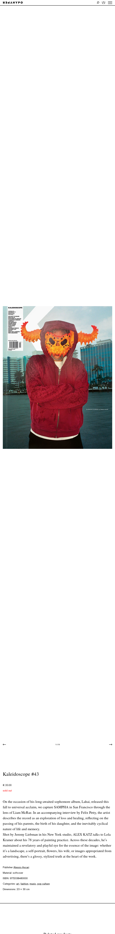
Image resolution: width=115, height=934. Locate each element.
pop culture (43, 883)
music (33, 883)
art (17, 883)
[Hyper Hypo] (13, 2)
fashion (24, 883)
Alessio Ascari (21, 867)
